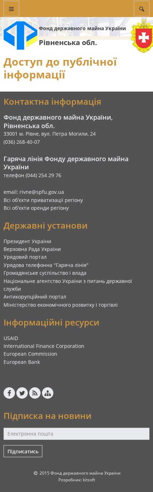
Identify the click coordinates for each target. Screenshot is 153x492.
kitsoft (89, 480)
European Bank (22, 362)
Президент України (27, 241)
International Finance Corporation (44, 346)
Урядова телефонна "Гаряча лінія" (46, 265)
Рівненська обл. (68, 42)
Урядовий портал (25, 256)
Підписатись (22, 451)
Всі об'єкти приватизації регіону (43, 200)
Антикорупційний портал (35, 296)
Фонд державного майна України (82, 28)
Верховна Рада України (32, 249)
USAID (11, 338)
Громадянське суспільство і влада (45, 272)
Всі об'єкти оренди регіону (36, 207)
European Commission (30, 353)
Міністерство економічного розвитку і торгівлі (61, 304)
